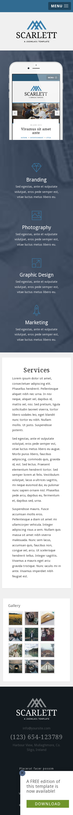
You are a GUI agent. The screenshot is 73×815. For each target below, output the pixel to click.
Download (48, 803)
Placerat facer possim (36, 768)
